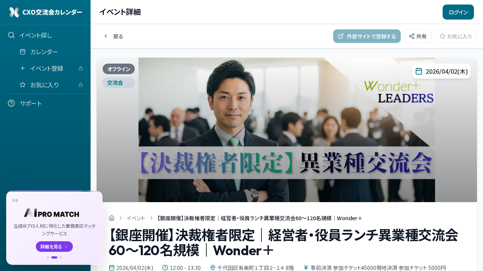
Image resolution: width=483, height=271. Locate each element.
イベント (136, 218)
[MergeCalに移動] (48, 257)
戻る (118, 36)
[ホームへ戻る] (112, 218)
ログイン (458, 12)
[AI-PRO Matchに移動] (54, 257)
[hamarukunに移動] (61, 257)
